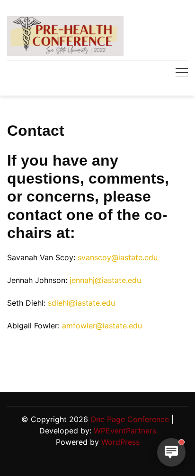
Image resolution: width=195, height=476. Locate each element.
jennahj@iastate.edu (105, 280)
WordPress (120, 442)
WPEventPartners (125, 430)
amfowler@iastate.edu (102, 325)
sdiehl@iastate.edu (81, 303)
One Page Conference (129, 419)
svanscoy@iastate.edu (118, 257)
